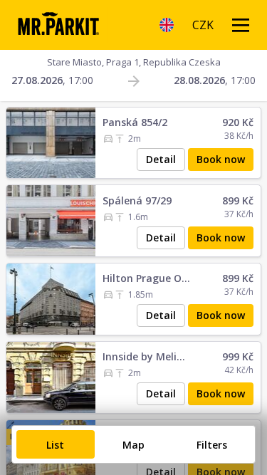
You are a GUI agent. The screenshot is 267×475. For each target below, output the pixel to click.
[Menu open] (240, 25)
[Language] (166, 24)
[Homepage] (58, 25)
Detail (161, 159)
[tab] (55, 444)
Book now (221, 159)
